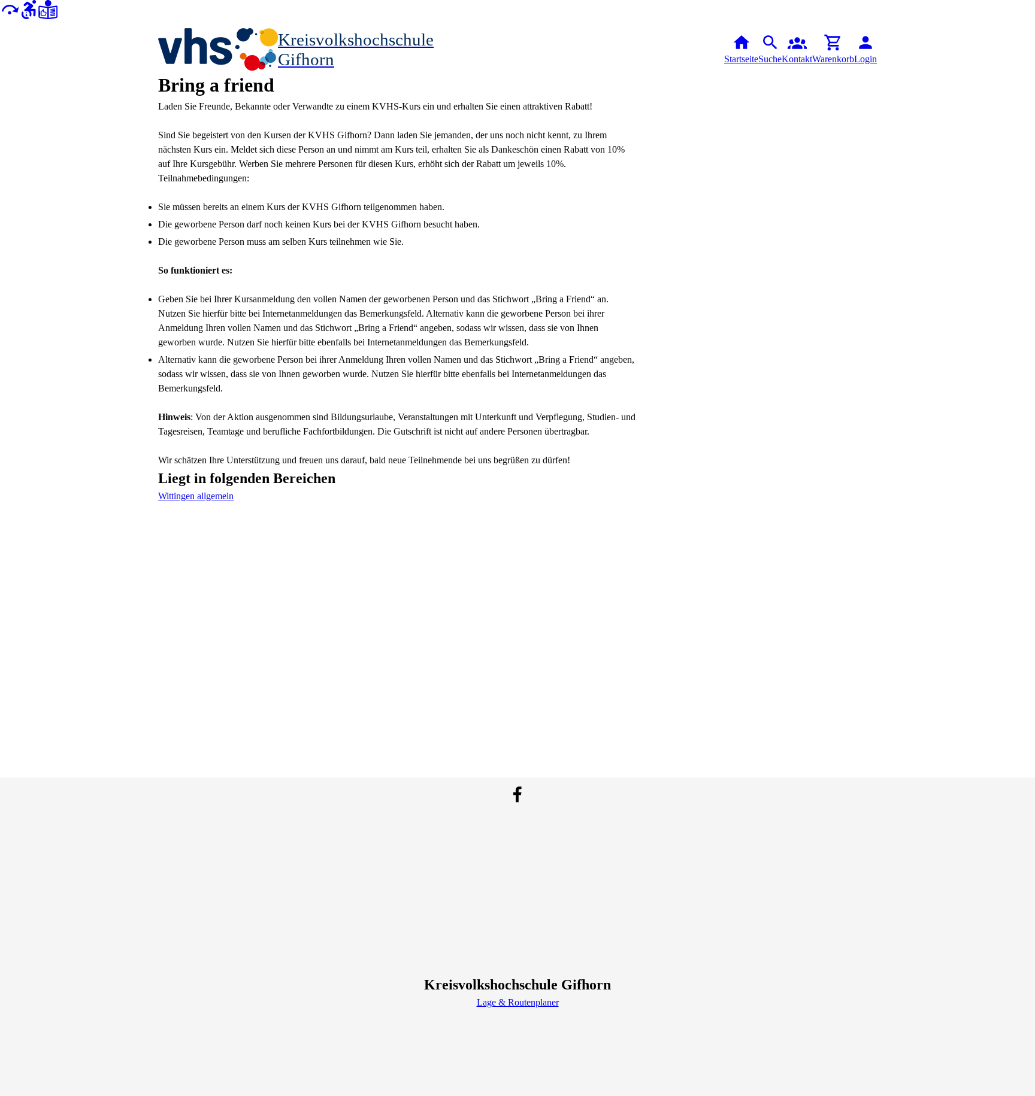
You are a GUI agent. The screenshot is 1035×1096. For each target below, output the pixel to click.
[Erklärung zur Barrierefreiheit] (28, 9)
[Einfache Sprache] (48, 9)
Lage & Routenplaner (518, 1002)
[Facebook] (517, 794)
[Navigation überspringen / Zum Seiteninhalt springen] (9, 9)
